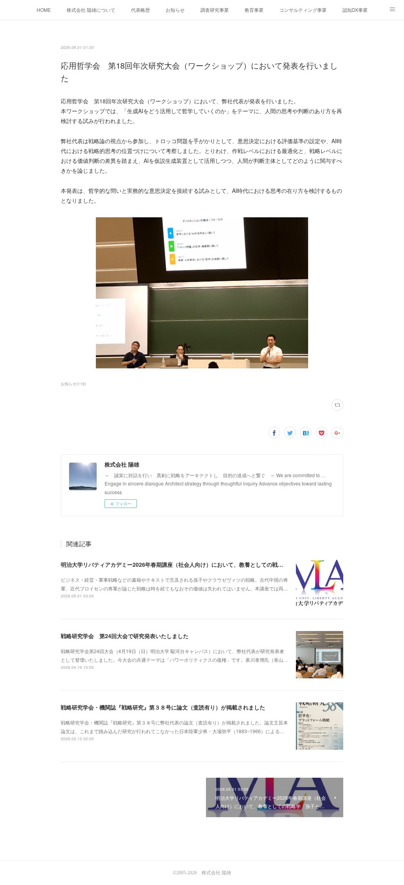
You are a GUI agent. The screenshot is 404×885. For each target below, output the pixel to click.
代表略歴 (140, 9)
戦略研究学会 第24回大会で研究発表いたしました (125, 636)
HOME (44, 9)
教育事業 (254, 9)
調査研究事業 (214, 9)
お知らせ (175, 9)
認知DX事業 (355, 9)
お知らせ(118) (73, 383)
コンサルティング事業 (303, 9)
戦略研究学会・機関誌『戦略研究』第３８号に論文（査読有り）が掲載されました (163, 707)
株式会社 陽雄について (91, 9)
